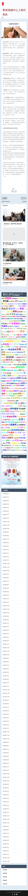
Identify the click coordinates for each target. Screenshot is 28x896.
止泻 (14, 360)
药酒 (22, 378)
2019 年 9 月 (6, 784)
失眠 (23, 360)
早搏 (19, 443)
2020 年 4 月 (6, 759)
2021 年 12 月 (6, 689)
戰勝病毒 (22, 414)
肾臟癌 (4, 312)
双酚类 (22, 385)
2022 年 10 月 (6, 654)
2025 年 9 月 (6, 532)
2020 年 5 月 (6, 756)
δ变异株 (7, 395)
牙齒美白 (15, 362)
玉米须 (12, 450)
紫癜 (25, 335)
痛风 (23, 403)
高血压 (4, 308)
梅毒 (19, 393)
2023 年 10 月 (6, 612)
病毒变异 (18, 337)
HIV (11, 440)
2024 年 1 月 (6, 602)
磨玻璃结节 (10, 326)
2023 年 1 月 (6, 644)
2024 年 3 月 (6, 595)
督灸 (21, 319)
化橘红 (6, 304)
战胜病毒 (9, 373)
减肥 (2, 306)
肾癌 (24, 318)
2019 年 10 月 (6, 780)
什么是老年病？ (7, 263)
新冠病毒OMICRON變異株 (15, 304)
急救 (19, 321)
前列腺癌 (9, 393)
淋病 (2, 298)
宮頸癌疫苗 (7, 409)
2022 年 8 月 (6, 661)
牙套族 (4, 331)
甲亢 (23, 341)
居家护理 (13, 352)
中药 (22, 398)
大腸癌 (8, 375)
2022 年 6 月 (6, 668)
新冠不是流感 (5, 319)
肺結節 (17, 450)
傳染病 (16, 355)
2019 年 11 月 (6, 777)
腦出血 (14, 337)
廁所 (13, 395)
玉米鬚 (9, 364)
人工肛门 (15, 406)
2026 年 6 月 (6, 500)
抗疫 (16, 347)
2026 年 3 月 (6, 511)
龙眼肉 (14, 316)
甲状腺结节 (16, 326)
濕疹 (20, 370)
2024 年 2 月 (6, 598)
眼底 (7, 440)
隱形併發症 (6, 435)
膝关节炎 (4, 337)
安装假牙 (15, 321)
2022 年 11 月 (6, 651)
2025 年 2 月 (6, 556)
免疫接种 (21, 355)
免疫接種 (11, 411)
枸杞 (20, 411)
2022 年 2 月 (6, 682)
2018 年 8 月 (6, 830)
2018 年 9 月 (6, 826)
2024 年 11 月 (6, 567)
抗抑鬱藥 (15, 435)
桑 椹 (7, 355)
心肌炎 (5, 328)
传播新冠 (24, 304)
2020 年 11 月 (6, 735)
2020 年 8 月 (6, 745)
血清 (21, 450)
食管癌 (21, 425)
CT (8, 337)
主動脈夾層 (12, 378)
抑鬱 (12, 364)
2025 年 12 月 (6, 521)
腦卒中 (21, 335)
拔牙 (19, 362)
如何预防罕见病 (7, 282)
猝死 (17, 314)
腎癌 (23, 321)
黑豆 (5, 367)
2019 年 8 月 (6, 787)
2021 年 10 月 (6, 696)
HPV (4, 347)
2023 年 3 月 (6, 637)
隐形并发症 (18, 383)
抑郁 (5, 450)
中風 (11, 323)
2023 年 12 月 (6, 605)
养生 (17, 301)
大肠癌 (18, 378)
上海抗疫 (21, 347)
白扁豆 (21, 314)
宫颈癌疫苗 (14, 298)
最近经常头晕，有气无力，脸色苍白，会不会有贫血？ (13, 243)
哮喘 (15, 416)
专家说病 (5, 869)
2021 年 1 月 (6, 728)
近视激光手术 (18, 445)
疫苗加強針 (12, 355)
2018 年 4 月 (6, 844)
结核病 (8, 298)
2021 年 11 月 (6, 693)
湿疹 (11, 403)
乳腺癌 (4, 326)
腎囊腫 (21, 440)
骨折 (15, 365)
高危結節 (13, 367)
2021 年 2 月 (6, 724)
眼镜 (14, 448)
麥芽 (21, 326)
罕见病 (3, 323)
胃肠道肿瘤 (4, 364)
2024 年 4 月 (6, 591)
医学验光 (7, 362)
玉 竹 (3, 396)
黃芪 (7, 324)
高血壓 (13, 427)
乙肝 (20, 405)
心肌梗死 (12, 424)
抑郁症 (21, 422)
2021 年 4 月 (6, 717)
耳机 (7, 391)
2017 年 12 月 (6, 857)
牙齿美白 (21, 391)
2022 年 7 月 (6, 665)
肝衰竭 (17, 309)
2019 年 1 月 (6, 812)
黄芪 (21, 364)
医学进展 (5, 873)
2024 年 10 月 (6, 570)
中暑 (15, 403)
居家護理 (15, 370)
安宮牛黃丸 (19, 316)
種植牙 (4, 383)
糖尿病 (9, 359)
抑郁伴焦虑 (9, 312)
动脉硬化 (18, 360)
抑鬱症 (12, 319)
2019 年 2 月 (6, 809)
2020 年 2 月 (6, 766)
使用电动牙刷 (21, 298)
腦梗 (15, 357)
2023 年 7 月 (6, 623)
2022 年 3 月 (6, 679)
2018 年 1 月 (6, 854)
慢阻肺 (11, 308)
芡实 (4, 341)
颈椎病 (23, 337)
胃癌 (9, 450)
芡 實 (22, 388)
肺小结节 (17, 319)
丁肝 (5, 428)
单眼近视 (23, 362)
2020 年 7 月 (6, 749)
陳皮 (23, 370)
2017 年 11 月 (6, 861)
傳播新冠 (16, 422)
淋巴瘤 (6, 403)
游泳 (16, 396)
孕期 (19, 403)
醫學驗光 (22, 344)
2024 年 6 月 (6, 584)
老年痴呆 (14, 408)
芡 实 (7, 378)
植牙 (15, 335)
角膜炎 (9, 430)
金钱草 (15, 394)
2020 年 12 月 (6, 731)
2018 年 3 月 (6, 847)
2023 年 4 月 (6, 633)
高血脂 (6, 344)
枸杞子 (11, 306)
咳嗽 (18, 365)
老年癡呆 (17, 341)
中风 (8, 442)
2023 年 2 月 (6, 640)
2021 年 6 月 (6, 710)
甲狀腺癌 (22, 409)
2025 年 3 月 (6, 553)
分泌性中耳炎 (14, 420)
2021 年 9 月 (6, 700)
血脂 (13, 373)
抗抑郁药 (3, 316)
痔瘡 (14, 385)
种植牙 (23, 394)
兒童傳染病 (19, 373)
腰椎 (7, 314)
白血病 (23, 306)
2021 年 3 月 (6, 721)
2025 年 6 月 (6, 542)
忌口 (4, 443)
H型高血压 (4, 339)
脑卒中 (14, 328)
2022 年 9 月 (6, 658)
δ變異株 (6, 349)
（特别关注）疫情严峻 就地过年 (12, 224)
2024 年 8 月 (6, 577)
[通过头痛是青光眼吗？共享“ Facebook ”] (12, 191)
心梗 (4, 447)
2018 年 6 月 (6, 836)
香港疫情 (8, 381)
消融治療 (20, 435)
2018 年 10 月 (6, 822)
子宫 (21, 448)
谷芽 (16, 414)
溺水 (15, 433)
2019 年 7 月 (6, 791)
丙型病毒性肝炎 (11, 401)
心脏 (13, 445)
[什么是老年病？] (14, 254)
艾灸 (11, 362)
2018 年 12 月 (6, 815)
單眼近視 (11, 391)
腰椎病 (20, 381)
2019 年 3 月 (6, 805)
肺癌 (15, 311)
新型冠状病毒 (8, 413)
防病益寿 (5, 880)
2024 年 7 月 (6, 581)
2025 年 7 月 (6, 539)
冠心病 (12, 343)
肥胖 (6, 422)
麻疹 (8, 335)
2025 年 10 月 (6, 528)
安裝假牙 (6, 306)
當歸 (5, 335)
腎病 (16, 375)
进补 (2, 321)
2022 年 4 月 (6, 675)
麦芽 (13, 440)
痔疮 (18, 425)
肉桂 (10, 337)
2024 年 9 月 (6, 574)
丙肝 (8, 346)
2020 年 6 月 (6, 752)
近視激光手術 (9, 370)
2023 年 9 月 (6, 616)
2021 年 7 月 (6, 707)
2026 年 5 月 (6, 504)
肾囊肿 (3, 411)
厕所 (19, 376)
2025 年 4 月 (6, 549)
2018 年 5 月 (6, 840)
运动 (5, 416)
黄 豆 (23, 326)
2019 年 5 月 (6, 798)
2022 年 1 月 (6, 686)
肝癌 (19, 349)
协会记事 (5, 883)
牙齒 (13, 376)
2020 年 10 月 (6, 738)
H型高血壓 (9, 316)
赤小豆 (9, 367)
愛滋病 (17, 323)
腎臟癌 (23, 349)
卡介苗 (16, 306)
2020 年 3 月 (6, 763)
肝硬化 (21, 430)
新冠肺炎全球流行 (12, 339)
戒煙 (17, 401)
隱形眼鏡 (19, 328)
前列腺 (11, 422)
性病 (23, 357)
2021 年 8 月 (6, 703)
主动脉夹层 (8, 352)
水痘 (8, 332)
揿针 (11, 406)
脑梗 (6, 425)
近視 (20, 306)
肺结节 (16, 391)
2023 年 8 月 (6, 619)
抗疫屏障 (16, 438)
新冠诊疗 (24, 316)
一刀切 (11, 335)
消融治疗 (21, 301)
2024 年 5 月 (6, 588)
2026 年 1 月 (6, 518)
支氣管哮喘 (15, 398)
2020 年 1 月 (6, 770)
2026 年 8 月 (6, 493)
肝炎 (12, 331)
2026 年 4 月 (6, 507)
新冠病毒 (10, 357)
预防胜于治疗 (9, 448)
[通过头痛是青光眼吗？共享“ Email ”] (15, 191)
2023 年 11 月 (6, 609)
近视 (18, 344)
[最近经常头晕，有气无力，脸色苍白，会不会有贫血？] (14, 234)
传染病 (18, 448)
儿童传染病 (19, 352)
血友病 (11, 321)
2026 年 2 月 (6, 514)
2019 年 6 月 (6, 794)
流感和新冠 (21, 339)
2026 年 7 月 (6, 497)
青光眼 (6, 301)
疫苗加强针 (20, 312)
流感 (3, 393)
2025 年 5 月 (6, 546)
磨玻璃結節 (23, 324)
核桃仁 (11, 385)
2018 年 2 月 (6, 851)
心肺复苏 (14, 443)
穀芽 (9, 427)
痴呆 (4, 373)
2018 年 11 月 (6, 819)
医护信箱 (17, 26)
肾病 (22, 308)
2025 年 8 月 (6, 535)
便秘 (5, 400)
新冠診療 (19, 357)
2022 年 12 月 (6, 647)
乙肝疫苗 (7, 406)
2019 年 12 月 (6, 773)
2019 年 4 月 (6, 801)
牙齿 (4, 362)
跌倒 (3, 352)
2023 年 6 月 (6, 626)
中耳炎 (12, 314)
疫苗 (7, 411)
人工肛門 (12, 347)
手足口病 (18, 388)
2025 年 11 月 (6, 525)
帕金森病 (10, 341)
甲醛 (18, 416)
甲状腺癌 (10, 432)
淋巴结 (10, 328)
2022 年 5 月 (6, 672)
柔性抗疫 (12, 388)
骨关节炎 (7, 420)
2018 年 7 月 (6, 833)
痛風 (23, 383)
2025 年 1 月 (6, 560)
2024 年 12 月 (6, 563)
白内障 (20, 427)
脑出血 (24, 314)
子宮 (19, 414)
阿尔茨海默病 (11, 383)
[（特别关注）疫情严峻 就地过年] (14, 215)
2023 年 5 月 (6, 630)
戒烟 (10, 396)
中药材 (18, 385)
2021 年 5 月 (6, 714)
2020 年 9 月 (6, 742)
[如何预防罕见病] (14, 274)
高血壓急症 (12, 301)
